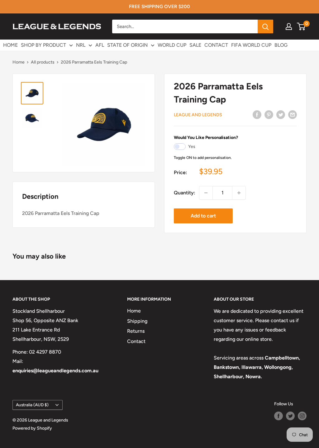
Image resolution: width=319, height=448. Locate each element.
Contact (136, 341)
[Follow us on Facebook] (278, 416)
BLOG (281, 45)
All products (43, 62)
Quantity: (184, 193)
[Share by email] (292, 114)
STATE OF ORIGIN (127, 45)
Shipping (137, 321)
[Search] (265, 26)
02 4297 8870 (45, 352)
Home (18, 62)
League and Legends (198, 114)
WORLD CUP (172, 45)
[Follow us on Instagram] (302, 416)
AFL (99, 45)
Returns (136, 331)
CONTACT (216, 45)
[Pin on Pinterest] (268, 114)
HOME (10, 45)
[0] (301, 26)
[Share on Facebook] (257, 114)
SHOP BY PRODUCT (43, 45)
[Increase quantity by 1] (238, 192)
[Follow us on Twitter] (290, 416)
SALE (195, 45)
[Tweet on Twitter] (280, 114)
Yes (191, 146)
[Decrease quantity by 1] (205, 192)
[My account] (289, 26)
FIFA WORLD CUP (251, 45)
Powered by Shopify (32, 428)
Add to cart (203, 216)
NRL (80, 45)
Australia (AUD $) (32, 404)
